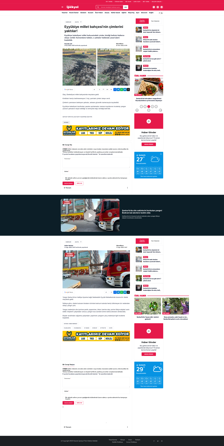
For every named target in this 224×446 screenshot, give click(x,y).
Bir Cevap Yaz (67, 145)
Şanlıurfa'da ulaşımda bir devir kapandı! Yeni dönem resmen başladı (151, 32)
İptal (73, 364)
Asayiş (107, 13)
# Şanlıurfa (67, 328)
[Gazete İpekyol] (73, 7)
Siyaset (90, 13)
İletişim (137, 440)
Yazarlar (65, 13)
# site (110, 328)
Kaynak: (66, 122)
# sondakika (77, 328)
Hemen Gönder (148, 148)
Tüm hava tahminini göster (148, 180)
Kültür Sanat (115, 13)
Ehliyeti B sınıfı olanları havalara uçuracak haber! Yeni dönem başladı (151, 42)
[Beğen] (94, 89)
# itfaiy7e (103, 328)
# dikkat (94, 328)
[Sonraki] (160, 113)
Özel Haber (99, 13)
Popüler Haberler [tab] (142, 21)
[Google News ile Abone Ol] (69, 89)
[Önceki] (137, 113)
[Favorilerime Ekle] (99, 89)
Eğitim (124, 13)
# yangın (86, 328)
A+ (107, 89)
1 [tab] (141, 110)
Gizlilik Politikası (117, 442)
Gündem (83, 13)
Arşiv (130, 440)
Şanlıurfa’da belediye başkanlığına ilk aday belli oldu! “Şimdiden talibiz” (151, 70)
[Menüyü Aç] (62, 7)
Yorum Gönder (68, 183)
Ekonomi (144, 13)
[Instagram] (161, 441)
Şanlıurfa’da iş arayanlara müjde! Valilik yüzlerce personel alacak (151, 51)
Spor (137, 13)
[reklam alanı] (96, 130)
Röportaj (131, 13)
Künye (122, 440)
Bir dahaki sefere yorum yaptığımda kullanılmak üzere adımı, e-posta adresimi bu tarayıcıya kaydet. (96, 178)
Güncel (145, 27)
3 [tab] (148, 110)
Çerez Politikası (131, 442)
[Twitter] (157, 441)
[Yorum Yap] (103, 89)
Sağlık (151, 13)
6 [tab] (148, 114)
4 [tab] (152, 110)
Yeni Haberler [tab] (155, 21)
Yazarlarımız (113, 440)
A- (111, 89)
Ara (125, 7)
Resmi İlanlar (74, 13)
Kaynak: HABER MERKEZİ (70, 323)
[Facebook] (154, 441)
